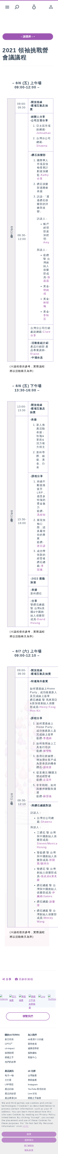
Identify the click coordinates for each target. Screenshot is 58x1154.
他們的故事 (10, 1061)
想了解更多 (29, 1145)
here (26, 1126)
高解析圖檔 (25, 979)
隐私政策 (29, 1150)
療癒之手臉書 (34, 1098)
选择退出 (29, 1140)
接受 (29, 1134)
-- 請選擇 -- (27, 36)
